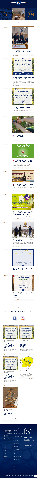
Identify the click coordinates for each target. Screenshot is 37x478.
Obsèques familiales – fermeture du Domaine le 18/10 (25, 345)
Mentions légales (6, 456)
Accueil (5, 447)
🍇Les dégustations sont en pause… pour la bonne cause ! (23, 79)
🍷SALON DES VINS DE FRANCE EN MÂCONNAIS (22, 213)
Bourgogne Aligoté (16, 430)
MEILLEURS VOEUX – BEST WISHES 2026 (23, 269)
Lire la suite (32, 55)
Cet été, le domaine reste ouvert (22, 108)
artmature (6, 409)
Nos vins (5, 450)
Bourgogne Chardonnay (17, 432)
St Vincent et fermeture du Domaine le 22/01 (9, 412)
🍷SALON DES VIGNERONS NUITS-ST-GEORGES (23, 185)
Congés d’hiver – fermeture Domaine (23, 294)
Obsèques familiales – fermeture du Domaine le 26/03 (9, 345)
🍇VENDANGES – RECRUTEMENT (19, 136)
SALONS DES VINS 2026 (22, 51)
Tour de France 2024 (25, 371)
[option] (18, 14)
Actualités (5, 453)
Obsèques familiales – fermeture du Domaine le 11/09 (9, 376)
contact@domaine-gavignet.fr (30, 440)
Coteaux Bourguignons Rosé (18, 436)
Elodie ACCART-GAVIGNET (20, 50)
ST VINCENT (17, 241)
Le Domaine (5, 449)
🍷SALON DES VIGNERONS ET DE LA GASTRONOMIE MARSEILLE (23, 162)
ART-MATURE (18, 476)
